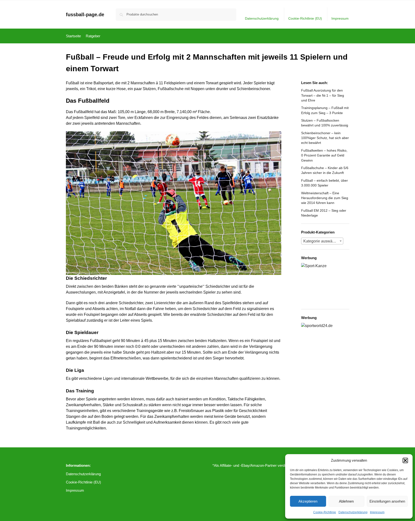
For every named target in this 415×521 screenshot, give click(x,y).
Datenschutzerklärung (353, 512)
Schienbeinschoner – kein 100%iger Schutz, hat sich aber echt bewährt (325, 138)
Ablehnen (346, 501)
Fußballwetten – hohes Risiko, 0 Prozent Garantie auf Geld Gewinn (324, 155)
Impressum (377, 512)
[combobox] (322, 241)
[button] (405, 460)
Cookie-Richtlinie (324, 512)
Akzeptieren (307, 501)
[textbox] (322, 241)
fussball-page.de (85, 14)
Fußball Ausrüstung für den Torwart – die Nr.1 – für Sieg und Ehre (322, 95)
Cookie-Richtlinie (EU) (305, 18)
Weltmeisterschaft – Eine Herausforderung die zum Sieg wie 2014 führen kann (324, 198)
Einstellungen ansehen (387, 501)
